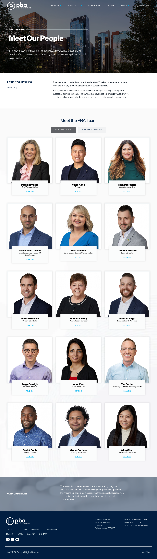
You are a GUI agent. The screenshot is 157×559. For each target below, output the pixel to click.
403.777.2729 (135, 522)
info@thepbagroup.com (138, 519)
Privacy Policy (145, 552)
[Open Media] (129, 5)
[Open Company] (61, 5)
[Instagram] (12, 539)
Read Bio (30, 191)
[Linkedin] (8, 539)
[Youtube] (17, 539)
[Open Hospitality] (81, 5)
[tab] (63, 130)
